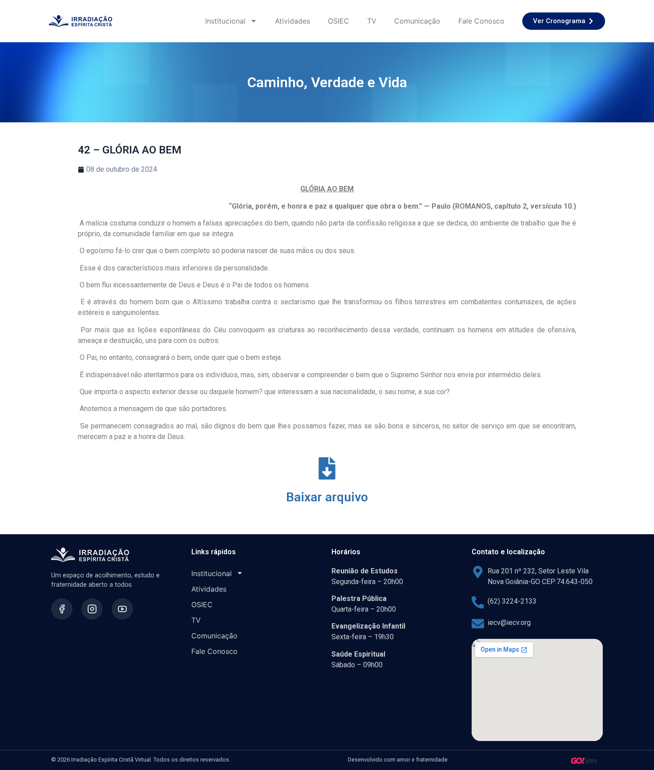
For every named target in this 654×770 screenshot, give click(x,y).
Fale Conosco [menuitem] (481, 20)
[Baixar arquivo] (327, 468)
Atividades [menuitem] (292, 20)
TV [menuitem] (371, 20)
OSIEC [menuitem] (338, 20)
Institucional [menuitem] (225, 20)
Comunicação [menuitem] (417, 20)
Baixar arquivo (327, 497)
